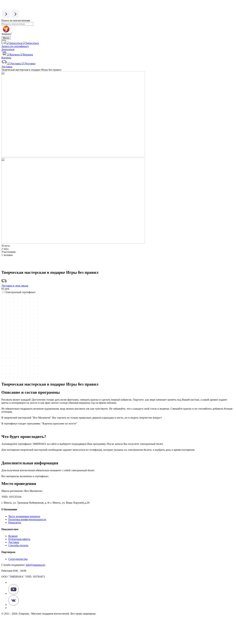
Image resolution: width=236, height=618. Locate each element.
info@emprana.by (35, 564)
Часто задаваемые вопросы (24, 516)
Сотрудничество (18, 559)
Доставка (13, 542)
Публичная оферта (19, 539)
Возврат (13, 536)
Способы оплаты (18, 545)
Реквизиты (14, 522)
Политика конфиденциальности (27, 519)
